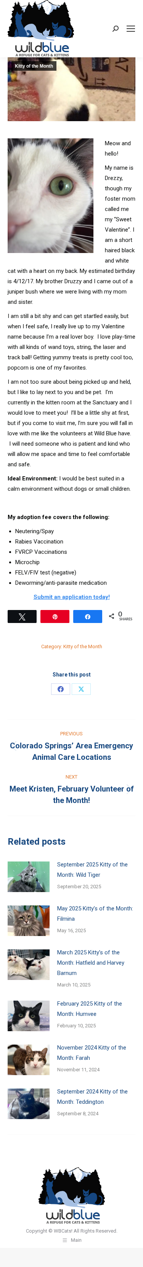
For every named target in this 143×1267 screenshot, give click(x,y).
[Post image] (29, 876)
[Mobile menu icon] (130, 28)
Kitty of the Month (34, 66)
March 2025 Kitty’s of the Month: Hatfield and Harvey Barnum (90, 963)
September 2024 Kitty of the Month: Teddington (92, 1096)
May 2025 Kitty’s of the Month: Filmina (95, 913)
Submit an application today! (72, 597)
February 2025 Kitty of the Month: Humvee (89, 1008)
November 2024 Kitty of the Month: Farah (91, 1052)
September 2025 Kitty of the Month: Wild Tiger (92, 869)
